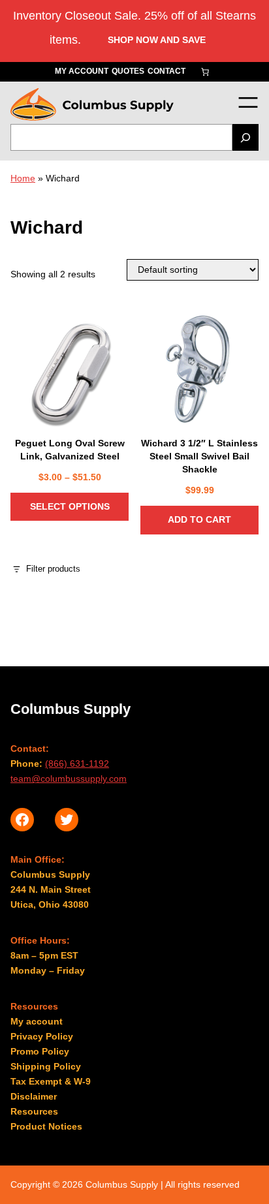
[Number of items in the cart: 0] (205, 72)
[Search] (245, 137)
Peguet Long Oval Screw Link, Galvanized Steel (70, 449)
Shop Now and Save (157, 40)
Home (22, 178)
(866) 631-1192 (77, 763)
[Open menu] (248, 102)
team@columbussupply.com (68, 778)
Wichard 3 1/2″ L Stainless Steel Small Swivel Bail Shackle (199, 456)
